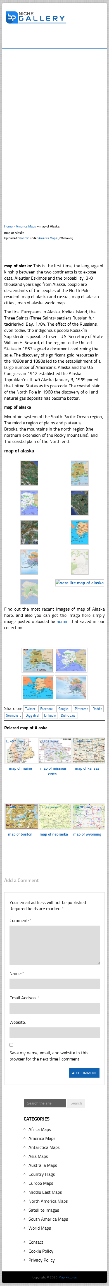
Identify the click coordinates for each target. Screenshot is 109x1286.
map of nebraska (54, 834)
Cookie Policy (41, 1251)
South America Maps (48, 1219)
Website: (18, 1022)
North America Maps (48, 1201)
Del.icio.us (68, 715)
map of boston (20, 834)
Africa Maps (40, 1129)
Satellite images (44, 1210)
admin (25, 238)
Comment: (20, 920)
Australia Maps (43, 1165)
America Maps (26, 226)
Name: (16, 973)
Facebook (46, 709)
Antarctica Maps (44, 1147)
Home (8, 226)
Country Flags (42, 1174)
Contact (36, 1242)
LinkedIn (50, 715)
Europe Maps (41, 1183)
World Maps (40, 1228)
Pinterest (81, 709)
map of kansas (87, 768)
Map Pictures (67, 1277)
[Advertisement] (57, 38)
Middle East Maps (45, 1192)
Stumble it (13, 715)
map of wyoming (87, 834)
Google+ (64, 709)
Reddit (97, 709)
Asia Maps (38, 1156)
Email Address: (24, 997)
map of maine (20, 768)
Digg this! (32, 715)
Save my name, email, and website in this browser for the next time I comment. (49, 1056)
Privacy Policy (42, 1260)
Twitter (30, 709)
